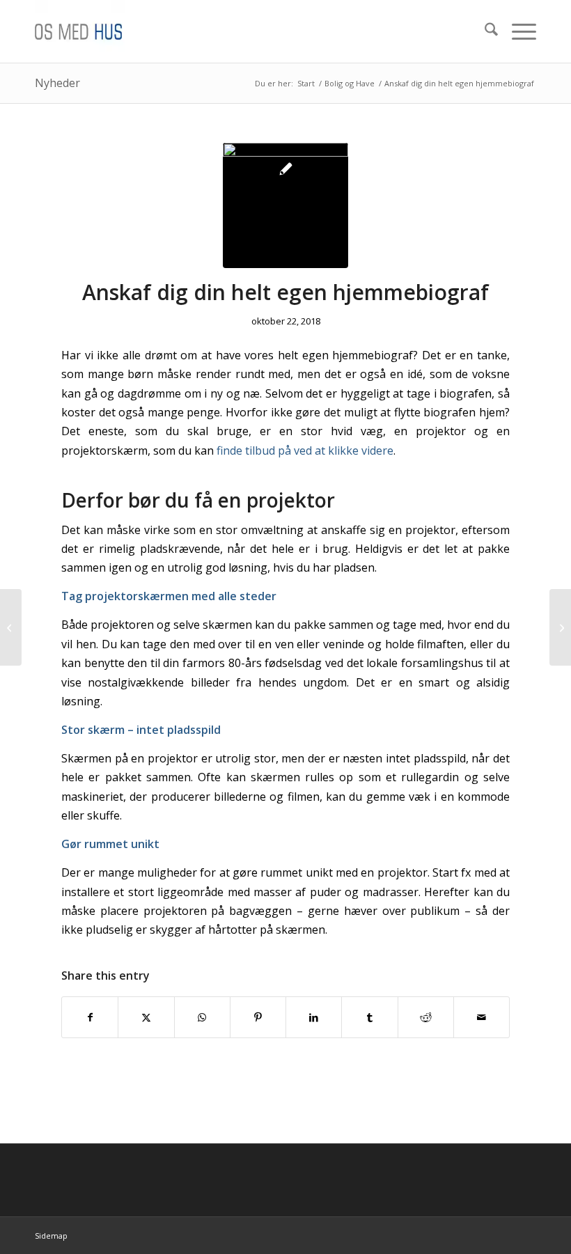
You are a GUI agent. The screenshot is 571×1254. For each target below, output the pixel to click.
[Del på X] (145, 1017)
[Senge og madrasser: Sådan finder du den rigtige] (560, 627)
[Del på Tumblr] (369, 1017)
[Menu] (517, 31)
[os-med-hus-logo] (103, 31)
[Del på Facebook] (90, 1017)
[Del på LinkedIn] (313, 1017)
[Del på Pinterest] (258, 1017)
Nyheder (57, 83)
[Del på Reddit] (425, 1017)
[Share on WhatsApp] (202, 1017)
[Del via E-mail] (481, 1017)
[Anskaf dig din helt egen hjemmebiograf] (285, 205)
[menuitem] (484, 31)
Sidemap (51, 1235)
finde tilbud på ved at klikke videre (305, 450)
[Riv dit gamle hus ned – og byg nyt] (11, 627)
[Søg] (484, 31)
